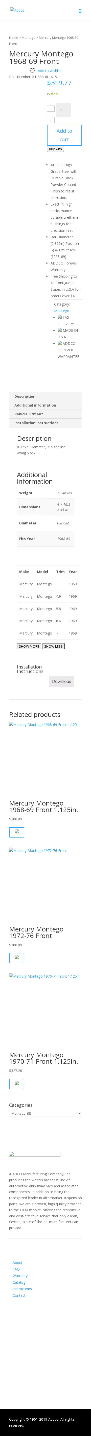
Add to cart (64, 135)
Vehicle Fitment (28, 414)
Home (13, 37)
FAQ (16, 1269)
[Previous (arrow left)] (9, 718)
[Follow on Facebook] (13, 1342)
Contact (19, 1295)
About (17, 1262)
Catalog (19, 1282)
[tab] (45, 396)
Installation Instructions (36, 422)
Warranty (20, 1275)
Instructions (22, 1288)
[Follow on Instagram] (23, 1342)
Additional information (35, 405)
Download (61, 681)
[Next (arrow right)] (82, 718)
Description (24, 396)
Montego (28, 37)
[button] (16, 832)
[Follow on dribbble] (33, 1342)
